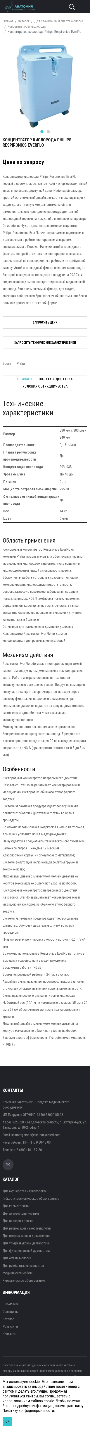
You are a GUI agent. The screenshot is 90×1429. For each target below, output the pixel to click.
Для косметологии (16, 1206)
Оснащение (11, 1312)
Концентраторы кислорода (26, 26)
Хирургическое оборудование (24, 1280)
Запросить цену (45, 322)
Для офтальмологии (17, 1258)
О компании (11, 1304)
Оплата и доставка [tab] (56, 379)
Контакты (9, 1334)
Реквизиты (10, 1326)
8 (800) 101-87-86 (29, 1150)
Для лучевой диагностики (21, 1213)
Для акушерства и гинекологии (25, 1191)
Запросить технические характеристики (45, 342)
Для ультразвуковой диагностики (26, 1243)
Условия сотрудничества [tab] (45, 386)
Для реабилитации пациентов (23, 1265)
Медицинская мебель (18, 1273)
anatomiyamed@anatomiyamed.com (36, 1135)
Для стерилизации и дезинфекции (26, 1236)
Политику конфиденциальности (28, 1410)
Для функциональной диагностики (26, 1251)
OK (7, 1421)
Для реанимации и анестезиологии (58, 21)
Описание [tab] (25, 379)
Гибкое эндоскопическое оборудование (31, 1198)
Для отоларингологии (18, 1221)
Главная (8, 21)
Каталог (23, 21)
